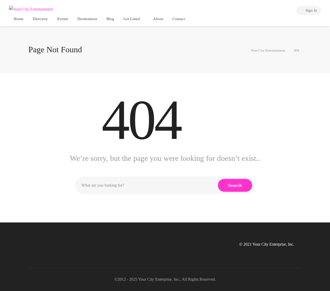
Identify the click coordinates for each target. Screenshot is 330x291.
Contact (178, 19)
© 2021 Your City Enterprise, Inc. (266, 244)
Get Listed (131, 19)
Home (18, 19)
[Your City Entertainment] (31, 9)
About (158, 19)
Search (235, 185)
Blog (110, 19)
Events (62, 19)
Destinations (87, 19)
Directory (40, 19)
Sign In (310, 10)
